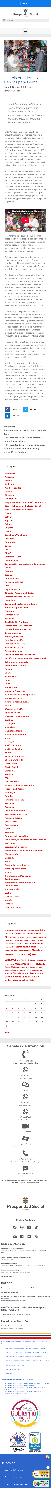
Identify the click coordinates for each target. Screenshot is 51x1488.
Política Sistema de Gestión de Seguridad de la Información (23, 1356)
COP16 (8, 567)
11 (12, 1013)
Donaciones (10, 600)
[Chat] (25, 1084)
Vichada (9, 904)
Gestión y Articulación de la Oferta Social (25, 658)
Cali (12, 934)
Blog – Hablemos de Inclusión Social (23, 506)
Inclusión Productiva (15, 691)
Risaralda (9, 832)
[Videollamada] (25, 1126)
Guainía (8, 669)
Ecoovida (9, 611)
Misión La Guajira (13, 749)
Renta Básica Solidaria (16, 814)
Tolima (8, 872)
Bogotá (8, 513)
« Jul (7, 1032)
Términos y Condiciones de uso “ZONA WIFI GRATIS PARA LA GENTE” (27, 1361)
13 (24, 1013)
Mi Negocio (10, 742)
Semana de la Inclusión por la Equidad (24, 850)
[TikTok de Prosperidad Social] (36, 1227)
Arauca (8, 491)
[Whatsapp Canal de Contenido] (25, 1070)
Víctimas (8, 980)
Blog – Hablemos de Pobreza (19, 509)
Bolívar (8, 517)
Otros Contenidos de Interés (16, 1484)
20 (25, 1017)
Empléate (9, 618)
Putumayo (10, 792)
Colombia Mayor (13, 557)
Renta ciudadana (13, 818)
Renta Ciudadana (13, 967)
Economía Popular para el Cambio (22, 604)
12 (18, 1013)
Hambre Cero (11, 676)
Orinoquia (10, 771)
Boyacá (8, 520)
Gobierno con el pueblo (16, 662)
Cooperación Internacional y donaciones (25, 564)
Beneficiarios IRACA (30, 1385)
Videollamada (25, 1132)
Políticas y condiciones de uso (14, 1365)
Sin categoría (11, 854)
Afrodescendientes (11, 930)
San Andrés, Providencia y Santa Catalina (25, 839)
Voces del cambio (13, 907)
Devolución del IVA (14, 582)
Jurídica (9, 720)
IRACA (8, 705)
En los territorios (13, 633)
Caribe (8, 531)
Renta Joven (11, 821)
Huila (7, 684)
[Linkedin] (22, 1236)
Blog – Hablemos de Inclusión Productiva (25, 502)
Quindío (9, 796)
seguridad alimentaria (16, 847)
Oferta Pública (12, 763)
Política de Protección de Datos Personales (18, 1348)
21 (30, 1017)
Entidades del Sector (13, 1477)
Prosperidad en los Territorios (19, 785)
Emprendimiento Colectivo (18, 629)
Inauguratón (11, 687)
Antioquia (9, 484)
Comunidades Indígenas (22, 937)
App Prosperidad (13, 488)
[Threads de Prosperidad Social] (36, 1236)
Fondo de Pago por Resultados (20, 654)
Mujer (18, 960)
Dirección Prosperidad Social (19, 593)
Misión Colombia (13, 745)
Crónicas (10, 427)
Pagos (25, 963)
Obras (18, 963)
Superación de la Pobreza (17, 865)
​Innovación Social (13, 698)
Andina (8, 480)
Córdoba (9, 571)
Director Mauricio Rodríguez (19, 596)
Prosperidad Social (14, 789)
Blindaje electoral (13, 498)
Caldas (8, 524)
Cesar (7, 549)
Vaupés (8, 900)
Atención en (26, 1144)
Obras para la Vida (14, 760)
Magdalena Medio (13, 731)
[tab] (25, 1469)
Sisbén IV (9, 858)
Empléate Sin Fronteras (16, 622)
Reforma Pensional (14, 800)
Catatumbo (10, 542)
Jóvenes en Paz (12, 713)
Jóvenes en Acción (14, 709)
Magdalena (10, 727)
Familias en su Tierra (15, 644)
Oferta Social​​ (11, 767)
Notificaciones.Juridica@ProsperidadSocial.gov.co (16, 1314)
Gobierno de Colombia (14, 1470)
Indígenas (8, 947)
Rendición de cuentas (16, 810)
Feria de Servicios (13, 651)
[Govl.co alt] (25, 3)
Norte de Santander (14, 756)
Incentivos (20, 944)
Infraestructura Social (23, 946)
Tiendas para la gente (15, 868)
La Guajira (10, 723)
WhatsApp (25, 1075)
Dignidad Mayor (12, 589)
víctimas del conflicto (23, 980)
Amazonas (10, 473)
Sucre (8, 861)
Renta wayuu (11, 825)
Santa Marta (25, 967)
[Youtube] (14, 1236)
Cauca (8, 546)
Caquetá (9, 527)
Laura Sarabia (25, 950)
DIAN (7, 586)
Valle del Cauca (12, 896)
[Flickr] (29, 1236)
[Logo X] (29, 1227)
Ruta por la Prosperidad (16, 836)
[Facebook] (14, 1227)
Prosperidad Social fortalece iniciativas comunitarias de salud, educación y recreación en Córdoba (24, 448)
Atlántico (9, 495)
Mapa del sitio (9, 1373)
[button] (25, 31)
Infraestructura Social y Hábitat (20, 694)
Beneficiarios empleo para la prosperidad (36, 1383)
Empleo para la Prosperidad (18, 625)
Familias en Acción (14, 640)
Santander (10, 843)
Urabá (8, 893)
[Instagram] (22, 1227)
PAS (7, 778)
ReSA (7, 829)
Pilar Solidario (12, 781)
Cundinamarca (13, 430)
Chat (26, 1090)
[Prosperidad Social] (26, 12)
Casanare (9, 538)
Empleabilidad (12, 615)
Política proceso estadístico (13, 1369)
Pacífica (9, 774)
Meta (7, 738)
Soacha (26, 430)
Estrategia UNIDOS (14, 636)
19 (18, 1017)
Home (8, 680)
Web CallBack (25, 1117)
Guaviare (9, 673)
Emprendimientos (37, 941)
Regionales (10, 803)
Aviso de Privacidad (39, 1348)
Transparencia (12, 889)
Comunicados (11, 560)
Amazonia (9, 477)
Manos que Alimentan (15, 734)
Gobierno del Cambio (15, 665)
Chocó (8, 553)
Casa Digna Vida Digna (16, 535)
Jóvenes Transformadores (18, 716)
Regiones (9, 807)
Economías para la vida (16, 607)
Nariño (8, 752)
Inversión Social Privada (17, 702)
